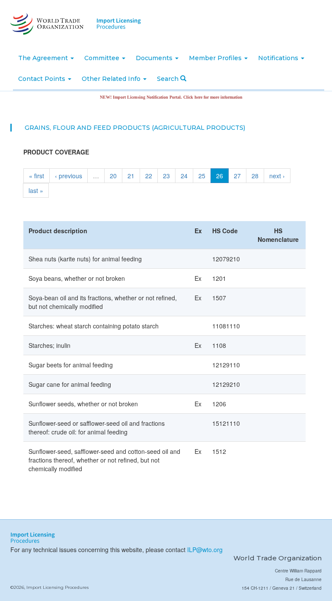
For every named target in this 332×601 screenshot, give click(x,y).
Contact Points (42, 79)
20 (113, 175)
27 (237, 175)
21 (131, 175)
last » (36, 190)
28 (255, 175)
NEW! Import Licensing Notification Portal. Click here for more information (164, 97)
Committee (102, 58)
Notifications (279, 58)
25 (201, 175)
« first (36, 175)
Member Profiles (216, 58)
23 (166, 175)
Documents (155, 58)
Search (168, 79)
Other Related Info (112, 79)
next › (277, 175)
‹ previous (68, 175)
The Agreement (44, 58)
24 (184, 175)
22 (148, 175)
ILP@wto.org (205, 549)
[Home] (46, 24)
